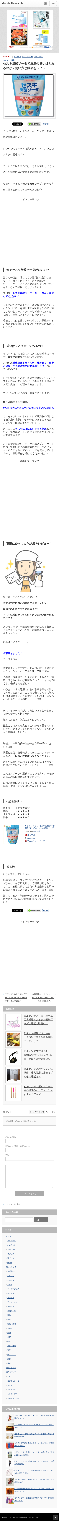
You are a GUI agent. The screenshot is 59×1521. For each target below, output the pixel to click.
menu (53, 3)
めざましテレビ (13, 1381)
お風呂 (9, 1284)
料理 (9, 1333)
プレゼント (11, 1306)
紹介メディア (11, 1372)
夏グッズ (10, 1258)
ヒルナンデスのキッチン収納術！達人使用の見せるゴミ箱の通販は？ (38, 1072)
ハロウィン (11, 1245)
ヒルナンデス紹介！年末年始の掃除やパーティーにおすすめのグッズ (38, 1090)
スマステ (10, 1385)
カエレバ (36, 831)
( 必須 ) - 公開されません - (18, 1146)
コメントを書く (9, 60)
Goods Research (18, 1517)
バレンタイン (12, 1249)
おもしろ (10, 1276)
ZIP (8, 1376)
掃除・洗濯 (38, 57)
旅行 (9, 1337)
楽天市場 (31, 835)
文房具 (9, 1328)
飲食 (9, 1363)
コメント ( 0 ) (50, 1112)
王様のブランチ (13, 1398)
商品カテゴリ (11, 1267)
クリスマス (11, 1241)
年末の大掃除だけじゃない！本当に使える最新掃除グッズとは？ (38, 1037)
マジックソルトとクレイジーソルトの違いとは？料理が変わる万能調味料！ (16, 997)
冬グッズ (10, 1254)
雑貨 (9, 1359)
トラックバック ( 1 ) (37, 1112)
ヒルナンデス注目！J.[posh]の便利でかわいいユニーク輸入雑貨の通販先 (38, 1055)
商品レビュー (27, 57)
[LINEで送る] (34, 123)
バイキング (11, 1389)
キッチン (17, 57)
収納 (9, 1315)
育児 (9, 1350)
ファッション (12, 1302)
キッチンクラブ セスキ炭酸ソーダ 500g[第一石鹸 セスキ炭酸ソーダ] (40, 827)
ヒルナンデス (12, 1394)
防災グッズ (11, 1354)
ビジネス (10, 1298)
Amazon (31, 838)
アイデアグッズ (13, 1289)
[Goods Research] (14, 3)
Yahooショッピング (36, 841)
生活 (9, 1341)
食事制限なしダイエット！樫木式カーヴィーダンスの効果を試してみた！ (43, 997)
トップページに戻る (12, 1204)
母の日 (9, 1263)
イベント (9, 1236)
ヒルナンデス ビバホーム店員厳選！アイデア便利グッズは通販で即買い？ (38, 1019)
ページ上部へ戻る (55, 1517)
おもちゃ (10, 1280)
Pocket (45, 123)
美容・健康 (11, 1346)
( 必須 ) (10, 1137)
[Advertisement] (29, 222)
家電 (9, 1319)
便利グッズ (11, 1311)
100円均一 (11, 1271)
